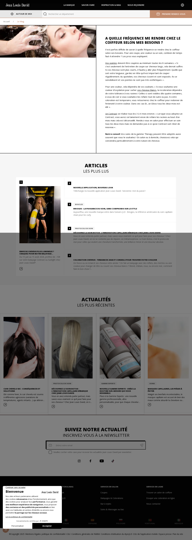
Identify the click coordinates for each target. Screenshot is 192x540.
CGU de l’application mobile (145, 534)
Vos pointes (111, 63)
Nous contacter (153, 503)
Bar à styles (105, 503)
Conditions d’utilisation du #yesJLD (116, 534)
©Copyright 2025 (16, 534)
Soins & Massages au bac (112, 509)
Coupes (103, 492)
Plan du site (177, 534)
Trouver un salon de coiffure (159, 492)
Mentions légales (33, 534)
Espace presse (165, 534)
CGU (68, 534)
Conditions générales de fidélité (85, 534)
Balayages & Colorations (111, 498)
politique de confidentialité (53, 534)
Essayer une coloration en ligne (160, 498)
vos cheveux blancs (146, 90)
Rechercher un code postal (60, 14)
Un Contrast (111, 113)
